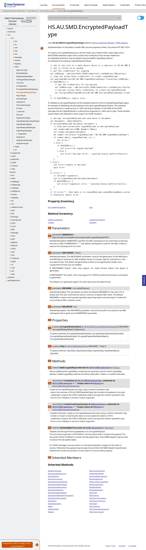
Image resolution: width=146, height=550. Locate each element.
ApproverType (21, 70)
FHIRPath (15, 188)
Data (13, 169)
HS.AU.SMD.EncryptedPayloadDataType (101, 326)
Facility (14, 194)
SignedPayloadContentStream (28, 121)
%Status (116, 367)
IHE (16, 51)
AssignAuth (15, 153)
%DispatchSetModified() (57, 493)
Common (20, 83)
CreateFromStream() (97, 220)
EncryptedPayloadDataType (27, 89)
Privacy (107, 546)
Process (19, 108)
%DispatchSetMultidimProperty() (61, 495)
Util (12, 271)
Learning (43, 5)
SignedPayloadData (24, 124)
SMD (64, 11)
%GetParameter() (54, 503)
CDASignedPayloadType (25, 79)
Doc (12, 175)
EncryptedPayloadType (75, 11)
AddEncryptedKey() (55, 220)
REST (13, 239)
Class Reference (33, 11)
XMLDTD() (93, 493)
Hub (13, 210)
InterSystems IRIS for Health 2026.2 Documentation (18, 545)
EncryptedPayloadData (57, 207)
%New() (51, 512)
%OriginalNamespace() (98, 476)
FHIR (13, 178)
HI (16, 44)
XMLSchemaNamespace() (99, 509)
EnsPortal (11, 32)
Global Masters (109, 5)
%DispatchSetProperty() (57, 498)
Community (74, 5)
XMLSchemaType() (96, 512)
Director (12, 172)
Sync (13, 252)
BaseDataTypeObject (24, 76)
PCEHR (17, 60)
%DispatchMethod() (55, 490)
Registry (18, 63)
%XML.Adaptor (122, 43)
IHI (16, 54)
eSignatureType (22, 143)
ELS (16, 41)
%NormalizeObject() (97, 471)
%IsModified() (53, 509)
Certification (125, 5)
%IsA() (50, 506)
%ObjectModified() (96, 473)
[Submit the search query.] (119, 18)
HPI (16, 47)
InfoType (14, 217)
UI (16, 150)
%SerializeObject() (96, 484)
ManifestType (21, 99)
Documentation (58, 5)
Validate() (93, 222)
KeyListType (21, 95)
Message (18, 57)
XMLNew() (93, 503)
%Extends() (52, 501)
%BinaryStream (98, 404)
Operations (20, 102)
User (13, 268)
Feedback (144, 280)
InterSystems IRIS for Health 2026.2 (14, 11)
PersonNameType (23, 105)
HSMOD (11, 277)
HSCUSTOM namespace (47, 11)
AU (61, 11)
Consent (14, 165)
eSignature (20, 137)
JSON (13, 223)
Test (12, 255)
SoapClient (22, 134)
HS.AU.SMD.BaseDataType (89, 380)
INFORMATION (14, 280)
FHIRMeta (15, 181)
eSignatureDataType (24, 140)
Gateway (14, 197)
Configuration (21, 86)
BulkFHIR (15, 159)
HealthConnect (17, 207)
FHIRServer (15, 191)
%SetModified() (95, 487)
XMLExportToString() (97, 501)
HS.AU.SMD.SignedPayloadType (65, 386)
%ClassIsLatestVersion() (57, 473)
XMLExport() (94, 495)
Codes (13, 162)
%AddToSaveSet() (54, 471)
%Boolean (109, 428)
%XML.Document (94, 428)
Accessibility (132, 546)
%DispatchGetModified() (57, 484)
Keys (91, 207)
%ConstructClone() (55, 479)
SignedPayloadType (24, 130)
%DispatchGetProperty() (57, 487)
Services (21, 111)
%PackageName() (96, 479)
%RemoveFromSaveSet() (98, 482)
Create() (51, 222)
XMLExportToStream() (97, 498)
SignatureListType (23, 118)
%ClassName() (53, 476)
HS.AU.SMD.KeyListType (77, 346)
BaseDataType (21, 73)
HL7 (12, 204)
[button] (49, 228)
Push (13, 236)
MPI (12, 229)
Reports (14, 245)
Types (17, 146)
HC (12, 201)
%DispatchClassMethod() (57, 482)
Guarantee (122, 546)
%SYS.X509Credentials (99, 367)
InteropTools (16, 220)
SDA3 (13, 248)
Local (13, 226)
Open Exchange (91, 5)
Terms (114, 546)
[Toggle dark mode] (140, 18)
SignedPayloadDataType (25, 127)
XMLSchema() (94, 506)
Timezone (15, 258)
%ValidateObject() (96, 490)
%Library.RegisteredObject (103, 43)
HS (58, 11)
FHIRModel (15, 185)
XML (13, 274)
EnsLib (10, 28)
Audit (13, 156)
